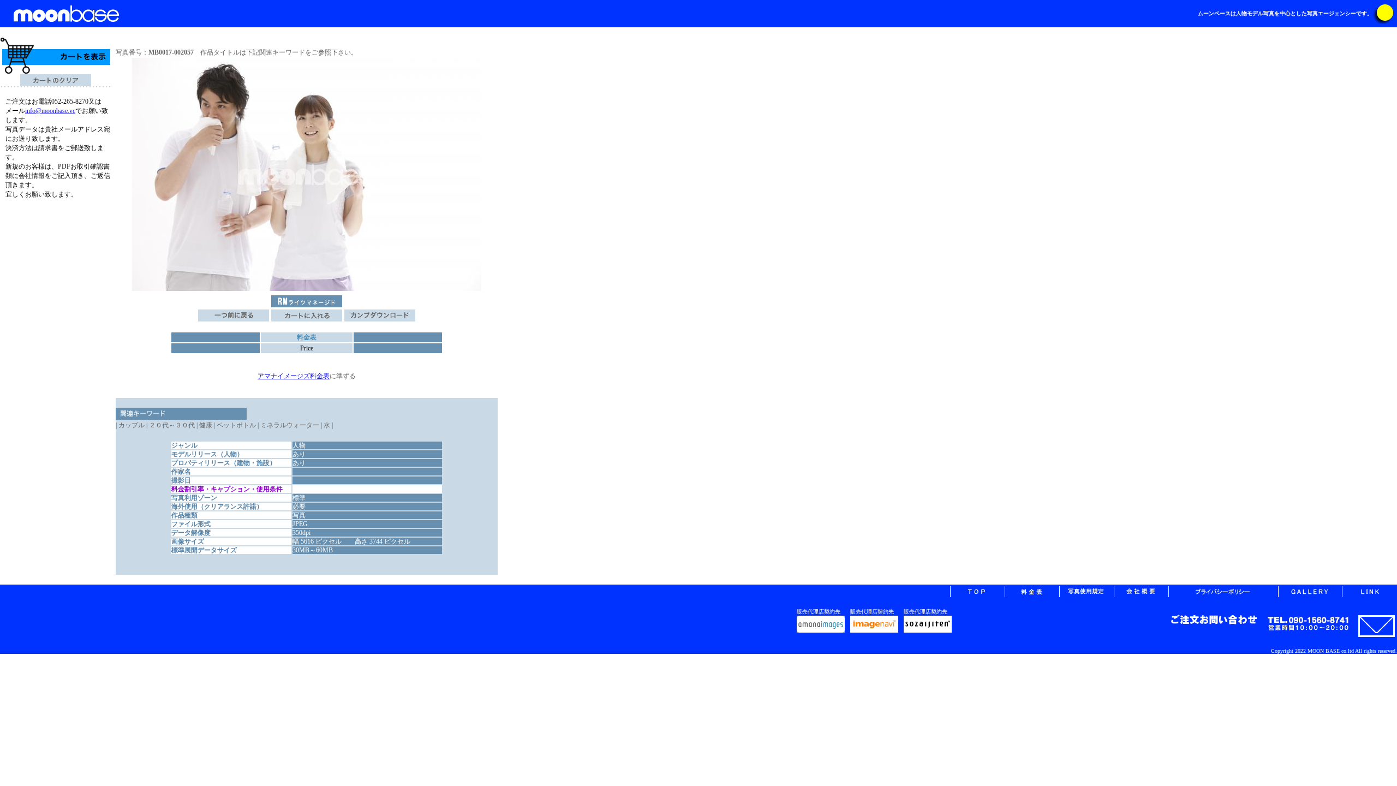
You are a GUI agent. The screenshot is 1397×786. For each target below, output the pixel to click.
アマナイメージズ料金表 (294, 376)
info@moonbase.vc (50, 111)
